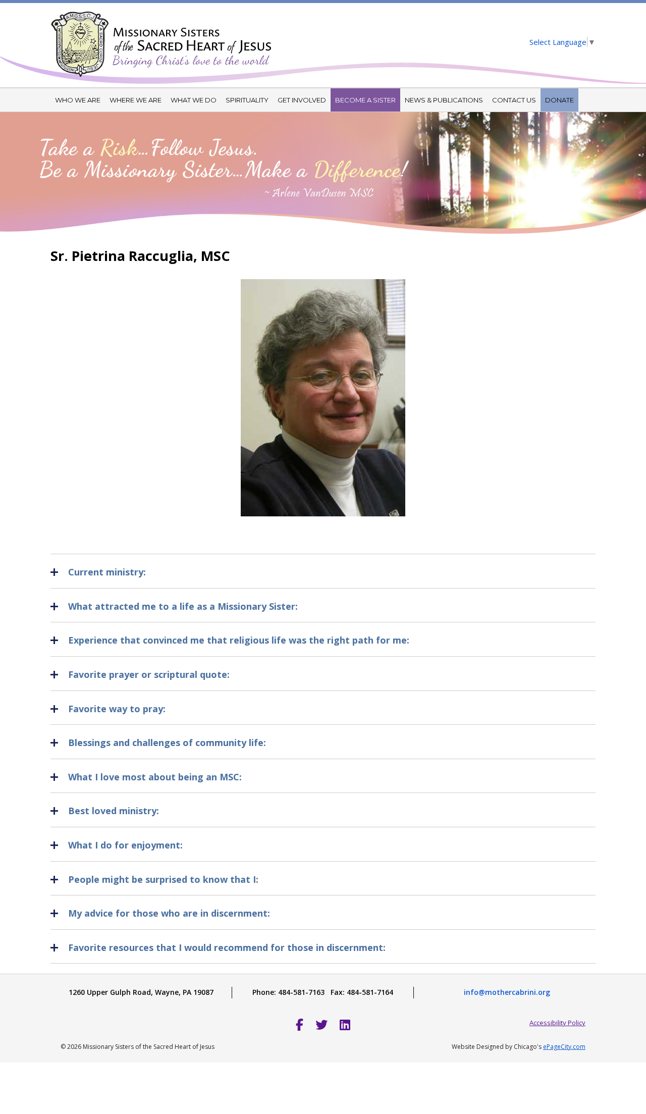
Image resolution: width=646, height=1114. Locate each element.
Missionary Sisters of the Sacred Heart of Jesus (161, 38)
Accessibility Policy (557, 1022)
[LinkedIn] (345, 1024)
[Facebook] (299, 1024)
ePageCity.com (564, 1046)
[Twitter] (321, 1024)
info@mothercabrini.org (507, 992)
